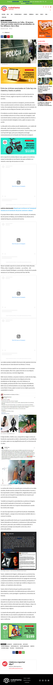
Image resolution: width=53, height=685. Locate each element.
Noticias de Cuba (8, 20)
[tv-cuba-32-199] (18, 639)
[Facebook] (43, 7)
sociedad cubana (5, 648)
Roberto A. (7, 32)
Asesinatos (9, 644)
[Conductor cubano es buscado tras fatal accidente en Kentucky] (45, 97)
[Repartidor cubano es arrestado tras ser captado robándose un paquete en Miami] (45, 48)
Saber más (29, 3)
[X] (48, 7)
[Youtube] (50, 7)
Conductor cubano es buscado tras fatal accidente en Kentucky (45, 104)
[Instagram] (46, 7)
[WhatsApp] (11, 36)
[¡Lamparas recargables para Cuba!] (18, 83)
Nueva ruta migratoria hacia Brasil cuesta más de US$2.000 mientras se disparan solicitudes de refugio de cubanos (45, 72)
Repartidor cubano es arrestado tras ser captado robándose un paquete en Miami (45, 56)
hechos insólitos (15, 646)
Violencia (12, 648)
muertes (32, 646)
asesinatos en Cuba (17, 644)
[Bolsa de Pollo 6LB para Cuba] (45, 37)
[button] (50, 10)
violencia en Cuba (19, 648)
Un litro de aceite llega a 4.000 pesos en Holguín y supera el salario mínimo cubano (45, 89)
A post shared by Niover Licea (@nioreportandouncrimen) (18, 204)
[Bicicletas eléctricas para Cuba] (18, 146)
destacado (25, 644)
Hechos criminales (5, 646)
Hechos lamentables (24, 646)
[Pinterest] (8, 36)
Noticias (2, 20)
